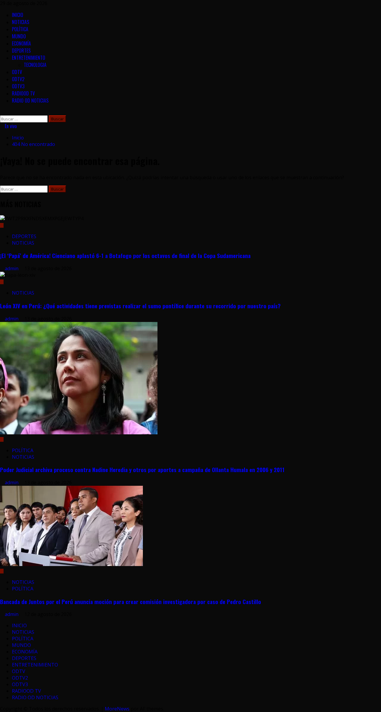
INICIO (17, 14)
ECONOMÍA (21, 43)
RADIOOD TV (23, 93)
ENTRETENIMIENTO (28, 57)
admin (12, 268)
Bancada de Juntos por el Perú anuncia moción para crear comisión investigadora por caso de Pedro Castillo (130, 602)
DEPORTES (21, 50)
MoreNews (117, 708)
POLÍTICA (20, 29)
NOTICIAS (20, 22)
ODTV (17, 72)
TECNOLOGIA (35, 64)
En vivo (10, 126)
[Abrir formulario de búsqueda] (2, 112)
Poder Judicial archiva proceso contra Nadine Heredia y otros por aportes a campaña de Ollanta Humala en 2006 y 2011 (142, 470)
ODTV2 (18, 79)
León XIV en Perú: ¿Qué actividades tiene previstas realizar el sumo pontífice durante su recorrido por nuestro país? (140, 306)
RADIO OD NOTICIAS (30, 100)
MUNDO (19, 36)
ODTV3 (18, 86)
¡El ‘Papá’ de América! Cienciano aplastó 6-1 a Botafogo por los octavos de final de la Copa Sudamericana (125, 256)
